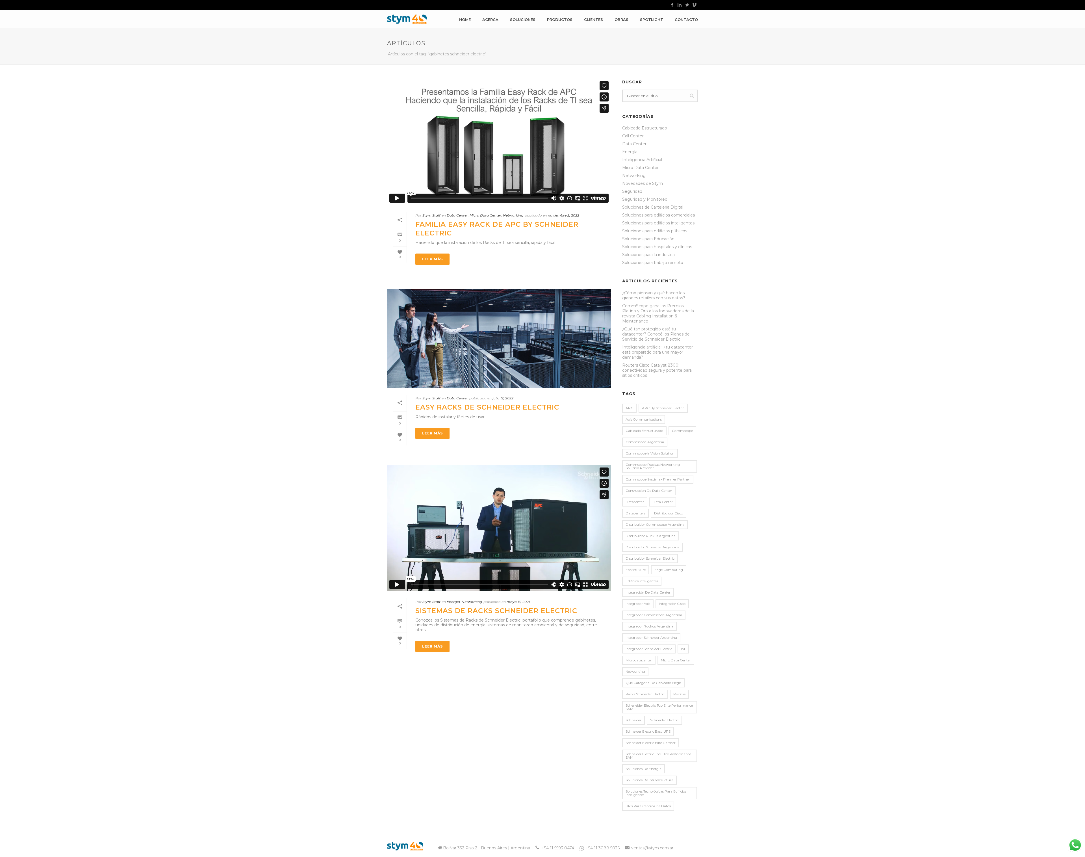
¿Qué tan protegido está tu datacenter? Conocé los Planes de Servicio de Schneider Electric (656, 334)
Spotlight (651, 19)
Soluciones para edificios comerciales (658, 215)
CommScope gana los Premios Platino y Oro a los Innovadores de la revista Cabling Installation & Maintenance (658, 313)
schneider (633, 720)
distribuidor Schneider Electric (650, 558)
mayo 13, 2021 (518, 602)
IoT (683, 649)
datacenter (635, 502)
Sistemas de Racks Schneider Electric (496, 611)
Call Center (633, 135)
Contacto (686, 19)
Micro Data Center (485, 215)
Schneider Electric (664, 720)
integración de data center (648, 592)
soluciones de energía (643, 769)
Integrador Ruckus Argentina (649, 626)
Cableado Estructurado (644, 128)
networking (635, 671)
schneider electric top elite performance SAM (658, 755)
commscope (682, 430)
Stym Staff (431, 215)
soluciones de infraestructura (649, 780)
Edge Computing (668, 570)
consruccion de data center (649, 490)
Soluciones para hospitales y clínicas (657, 246)
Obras (621, 19)
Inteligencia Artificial (642, 159)
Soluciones (522, 19)
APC (629, 408)
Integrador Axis (638, 603)
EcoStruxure (636, 570)
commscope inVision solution (650, 453)
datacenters (635, 513)
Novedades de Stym (642, 183)
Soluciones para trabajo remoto (652, 262)
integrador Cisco (672, 603)
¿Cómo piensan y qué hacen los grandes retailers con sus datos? (653, 295)
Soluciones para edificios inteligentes (658, 223)
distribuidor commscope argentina (655, 524)
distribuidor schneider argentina (652, 547)
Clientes (593, 19)
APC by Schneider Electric (663, 408)
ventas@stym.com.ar (652, 847)
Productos (559, 19)
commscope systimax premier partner (658, 479)
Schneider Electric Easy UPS (648, 731)
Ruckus (679, 694)
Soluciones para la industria (648, 254)
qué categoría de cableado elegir (653, 683)
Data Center (457, 215)
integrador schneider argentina (651, 637)
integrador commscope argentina (654, 615)
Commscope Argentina (645, 442)
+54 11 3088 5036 (603, 847)
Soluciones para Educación (648, 238)
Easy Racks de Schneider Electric (487, 407)
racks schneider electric (645, 694)
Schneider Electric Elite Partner (651, 743)
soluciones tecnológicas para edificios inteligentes (656, 793)
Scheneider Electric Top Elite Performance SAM (659, 707)
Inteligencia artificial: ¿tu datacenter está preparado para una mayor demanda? (657, 352)
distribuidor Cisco (668, 513)
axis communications (644, 419)
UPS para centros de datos (648, 806)
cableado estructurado (644, 430)
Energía (453, 602)
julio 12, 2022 (502, 398)
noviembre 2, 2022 (563, 215)
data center (663, 502)
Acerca (490, 19)
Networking (513, 215)
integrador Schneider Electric (649, 649)
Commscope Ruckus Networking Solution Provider (653, 466)
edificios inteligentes (642, 581)
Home (465, 19)
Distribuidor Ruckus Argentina (651, 536)
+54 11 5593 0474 (558, 847)
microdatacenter (639, 660)
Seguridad (632, 191)
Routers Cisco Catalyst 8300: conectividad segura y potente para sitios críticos (657, 370)
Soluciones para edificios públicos (654, 230)
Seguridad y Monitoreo (644, 199)
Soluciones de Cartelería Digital (652, 207)
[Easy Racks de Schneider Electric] (499, 338)
